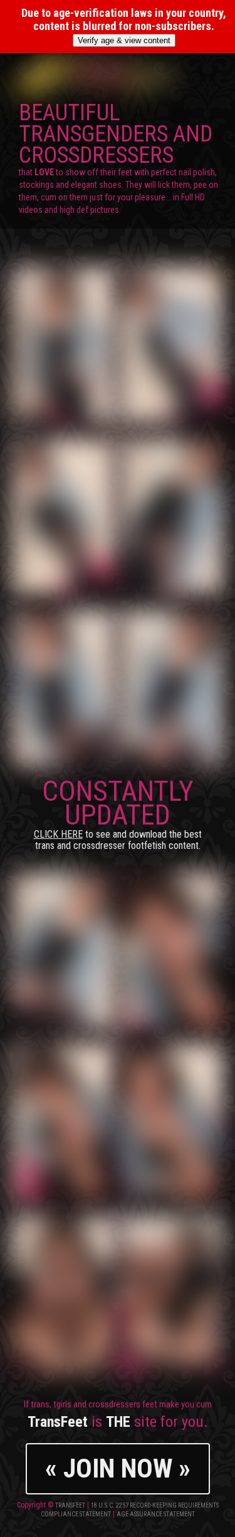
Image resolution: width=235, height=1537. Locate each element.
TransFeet (70, 1505)
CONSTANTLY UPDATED (118, 812)
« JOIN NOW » (118, 1468)
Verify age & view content (124, 40)
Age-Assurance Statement (156, 1514)
